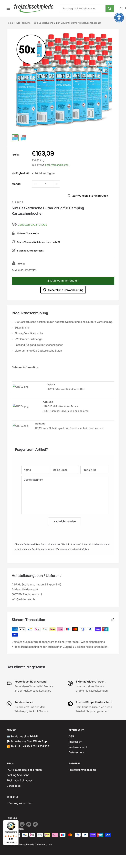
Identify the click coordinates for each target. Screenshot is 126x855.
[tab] (63, 448)
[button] (63, 281)
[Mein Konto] (121, 8)
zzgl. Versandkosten (57, 164)
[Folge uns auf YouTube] (28, 824)
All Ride (17, 202)
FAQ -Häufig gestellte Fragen (24, 769)
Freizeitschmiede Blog (82, 769)
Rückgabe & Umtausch (20, 780)
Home (10, 22)
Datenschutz (76, 752)
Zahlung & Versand (18, 775)
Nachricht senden (64, 521)
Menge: (16, 183)
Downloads (14, 785)
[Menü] (17, 822)
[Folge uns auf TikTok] (35, 824)
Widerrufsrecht (78, 747)
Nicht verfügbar (36, 196)
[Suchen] (109, 8)
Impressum (75, 741)
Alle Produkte (23, 22)
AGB (71, 736)
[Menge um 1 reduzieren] (35, 184)
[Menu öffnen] (8, 8)
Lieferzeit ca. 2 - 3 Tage (32, 224)
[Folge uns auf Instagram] (22, 824)
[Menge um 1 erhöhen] (56, 184)
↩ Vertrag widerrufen (19, 803)
